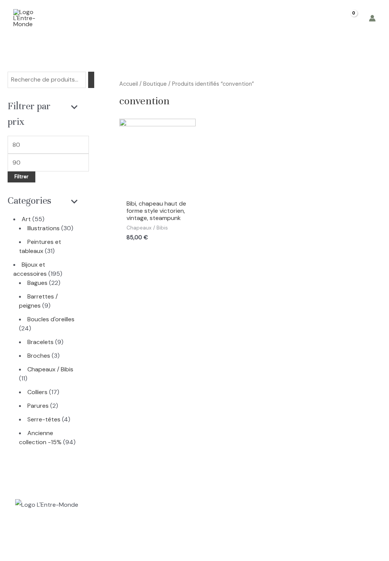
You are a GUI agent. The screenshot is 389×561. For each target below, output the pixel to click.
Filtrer (21, 177)
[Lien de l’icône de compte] (372, 18)
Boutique (117, 18)
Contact (281, 18)
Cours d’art (160, 18)
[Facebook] (34, 540)
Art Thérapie (209, 18)
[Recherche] (91, 80)
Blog (248, 18)
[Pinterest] (50, 540)
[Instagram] (18, 540)
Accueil (79, 18)
